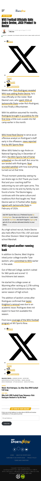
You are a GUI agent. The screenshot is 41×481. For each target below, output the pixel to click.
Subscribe (6, 423)
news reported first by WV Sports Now (19, 143)
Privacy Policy (32, 458)
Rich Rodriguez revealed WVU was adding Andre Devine (19, 92)
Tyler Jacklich (18, 382)
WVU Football (29, 382)
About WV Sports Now (23, 455)
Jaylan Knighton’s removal (17, 302)
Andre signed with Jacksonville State (19, 203)
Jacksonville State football (11, 380)
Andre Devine (17, 378)
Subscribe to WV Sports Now (15, 458)
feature (26, 378)
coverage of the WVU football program (20, 321)
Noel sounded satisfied (17, 165)
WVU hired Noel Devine (12, 134)
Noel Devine (26, 380)
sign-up (32, 220)
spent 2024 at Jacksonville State (17, 101)
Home (12, 455)
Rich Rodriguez (7, 382)
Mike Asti (11, 32)
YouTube (13, 220)
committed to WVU (23, 260)
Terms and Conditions (21, 460)
